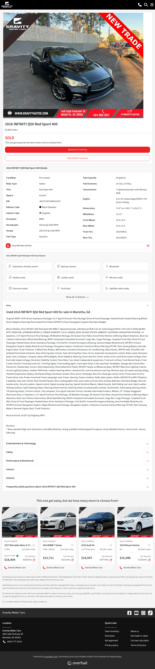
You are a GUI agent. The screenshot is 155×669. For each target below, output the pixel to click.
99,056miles (106, 549)
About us (135, 631)
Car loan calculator (140, 640)
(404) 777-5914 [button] (14, 641)
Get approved (111, 640)
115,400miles (28, 549)
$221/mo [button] (67, 558)
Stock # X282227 (49, 541)
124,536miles (67, 549)
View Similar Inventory (77, 158)
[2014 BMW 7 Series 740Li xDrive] (58, 522)
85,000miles (144, 549)
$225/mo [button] (144, 558)
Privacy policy (111, 645)
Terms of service (138, 645)
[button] (140, 5)
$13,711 (48, 558)
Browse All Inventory (77, 149)
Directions (110, 635)
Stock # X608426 (126, 541)
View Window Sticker (22, 245)
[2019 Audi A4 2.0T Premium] (97, 522)
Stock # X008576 (87, 541)
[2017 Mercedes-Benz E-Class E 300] (20, 522)
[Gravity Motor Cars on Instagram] (142, 612)
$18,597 (86, 558)
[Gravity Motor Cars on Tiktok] (149, 612)
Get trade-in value (139, 635)
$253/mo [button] (29, 558)
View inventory (112, 631)
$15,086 (125, 558)
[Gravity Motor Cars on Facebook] (128, 612)
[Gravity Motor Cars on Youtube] (135, 612)
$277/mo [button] (106, 558)
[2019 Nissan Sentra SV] (135, 522)
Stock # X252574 (10, 541)
